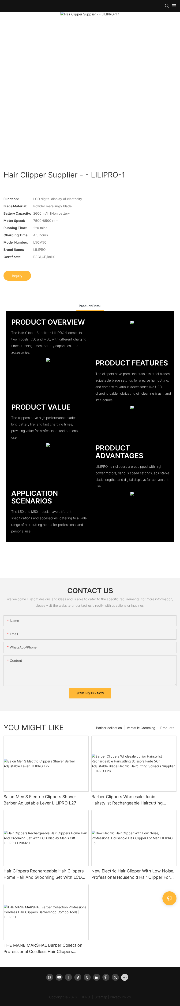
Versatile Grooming (141, 728)
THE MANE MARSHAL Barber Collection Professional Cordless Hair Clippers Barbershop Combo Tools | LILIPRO (43, 949)
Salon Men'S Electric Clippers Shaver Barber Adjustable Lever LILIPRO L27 (40, 799)
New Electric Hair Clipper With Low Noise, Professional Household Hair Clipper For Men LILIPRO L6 (132, 874)
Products (167, 728)
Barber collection (109, 728)
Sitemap (101, 997)
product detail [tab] (90, 306)
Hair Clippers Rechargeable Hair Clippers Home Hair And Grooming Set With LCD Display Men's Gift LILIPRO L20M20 (44, 874)
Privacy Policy (120, 997)
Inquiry (17, 276)
